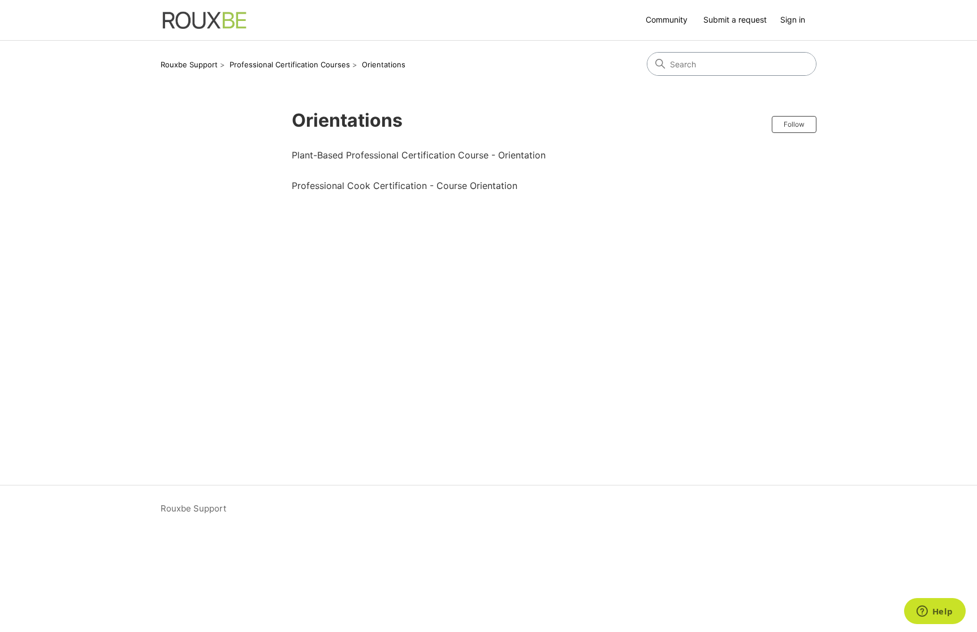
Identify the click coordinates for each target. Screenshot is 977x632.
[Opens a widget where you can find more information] (934, 612)
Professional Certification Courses (290, 64)
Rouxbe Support (189, 64)
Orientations (383, 64)
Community (667, 19)
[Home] (205, 20)
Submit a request (735, 19)
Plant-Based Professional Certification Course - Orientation (419, 155)
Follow (794, 124)
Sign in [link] (792, 19)
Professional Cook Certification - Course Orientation (404, 185)
